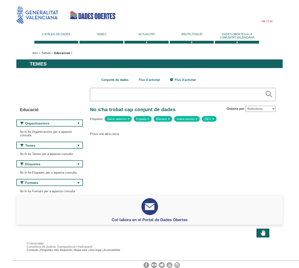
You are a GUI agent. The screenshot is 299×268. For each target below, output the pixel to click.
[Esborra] (128, 119)
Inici (35, 53)
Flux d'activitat (149, 80)
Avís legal (95, 250)
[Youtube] (170, 264)
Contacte (32, 250)
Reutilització (192, 34)
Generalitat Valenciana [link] (37, 15)
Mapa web (80, 250)
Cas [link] (270, 21)
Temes (101, 34)
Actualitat (146, 34)
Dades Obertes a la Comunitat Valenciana (237, 36)
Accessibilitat (111, 250)
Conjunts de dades (114, 80)
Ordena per (235, 108)
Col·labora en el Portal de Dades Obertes (150, 219)
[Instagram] (177, 264)
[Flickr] (154, 264)
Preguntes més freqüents (56, 250)
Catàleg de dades (56, 34)
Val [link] (263, 21)
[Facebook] (146, 264)
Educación (62, 53)
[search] (269, 93)
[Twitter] (162, 264)
